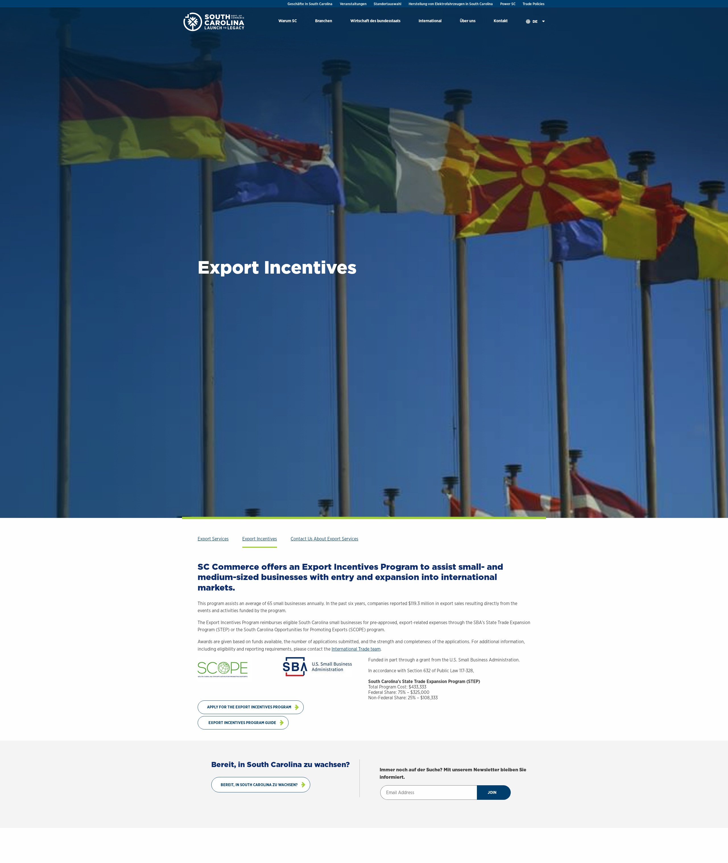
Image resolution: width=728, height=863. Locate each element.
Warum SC (287, 20)
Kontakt (501, 20)
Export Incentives (259, 539)
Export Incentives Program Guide (242, 722)
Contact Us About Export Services (324, 539)
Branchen (323, 20)
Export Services (213, 539)
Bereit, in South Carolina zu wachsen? (259, 784)
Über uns (467, 20)
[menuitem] (287, 21)
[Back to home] (214, 21)
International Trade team (356, 649)
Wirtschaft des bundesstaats (375, 20)
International (430, 20)
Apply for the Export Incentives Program (249, 707)
